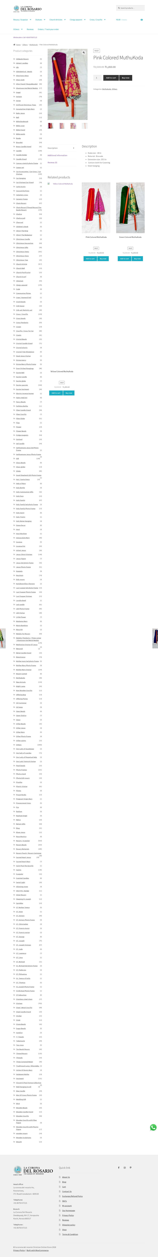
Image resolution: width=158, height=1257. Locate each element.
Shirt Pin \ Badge (22, 891)
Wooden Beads (21, 1108)
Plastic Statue (21, 786)
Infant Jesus (21, 550)
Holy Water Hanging (23, 521)
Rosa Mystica (21, 836)
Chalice (19, 214)
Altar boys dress (22, 75)
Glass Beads (21, 463)
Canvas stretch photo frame (27, 163)
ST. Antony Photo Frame (25, 920)
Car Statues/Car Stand (25, 182)
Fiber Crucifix (21, 414)
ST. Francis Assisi (23, 928)
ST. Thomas (20, 982)
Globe (18, 471)
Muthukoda (34, 45)
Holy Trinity (20, 517)
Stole (18, 1020)
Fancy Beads (21, 402)
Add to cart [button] (56, 393)
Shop (64, 1229)
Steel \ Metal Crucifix (24, 1007)
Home (18, 45)
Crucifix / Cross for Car (25, 331)
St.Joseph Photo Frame (25, 987)
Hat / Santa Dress (23, 479)
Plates (18, 791)
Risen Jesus (20, 832)
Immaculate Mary (23, 538)
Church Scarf (21, 277)
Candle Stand (21, 159)
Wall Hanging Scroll (23, 1087)
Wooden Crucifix (22, 1116)
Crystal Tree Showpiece (25, 352)
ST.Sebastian (21, 995)
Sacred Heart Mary (23, 861)
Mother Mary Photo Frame (26, 665)
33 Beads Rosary (22, 59)
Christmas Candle (23, 239)
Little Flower (21, 617)
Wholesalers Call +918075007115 (25, 37)
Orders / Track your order (48, 29)
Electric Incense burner (25, 393)
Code (18, 289)
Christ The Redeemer (24, 235)
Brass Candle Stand (23, 146)
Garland (19, 439)
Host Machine (21, 533)
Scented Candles (22, 878)
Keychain (19, 575)
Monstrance (20, 657)
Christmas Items (22, 252)
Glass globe (20, 467)
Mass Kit (19, 629)
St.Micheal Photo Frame (25, 991)
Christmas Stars (22, 256)
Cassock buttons (22, 191)
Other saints (21, 740)
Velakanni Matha (22, 1074)
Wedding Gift (21, 1099)
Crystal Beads (21, 339)
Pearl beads (20, 765)
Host (18, 529)
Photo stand (21, 774)
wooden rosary (22, 1133)
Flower (18, 427)
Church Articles (55, 19)
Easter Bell (20, 373)
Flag (18, 423)
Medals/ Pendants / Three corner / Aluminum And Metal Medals (28, 639)
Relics (18, 820)
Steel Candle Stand (23, 1012)
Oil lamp (19, 707)
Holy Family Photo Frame (25, 508)
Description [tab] (53, 148)
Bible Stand (20, 130)
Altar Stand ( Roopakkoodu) (27, 84)
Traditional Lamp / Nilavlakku (27, 1066)
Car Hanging (21, 178)
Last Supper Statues (24, 596)
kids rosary (20, 579)
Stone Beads (21, 1024)
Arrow (18, 101)
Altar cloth (20, 80)
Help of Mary (21, 483)
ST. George (20, 937)
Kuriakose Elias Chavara (25, 584)
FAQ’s (64, 1201)
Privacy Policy (68, 1215)
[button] (84, 53)
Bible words (20, 134)
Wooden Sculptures (23, 1137)
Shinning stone (22, 886)
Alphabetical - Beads (24, 71)
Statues (38, 19)
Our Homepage (68, 1210)
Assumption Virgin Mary (25, 109)
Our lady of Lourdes (23, 753)
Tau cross (20, 1045)
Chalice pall (20, 218)
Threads (19, 1058)
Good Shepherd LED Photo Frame (28, 475)
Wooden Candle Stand (24, 1112)
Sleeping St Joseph (23, 899)
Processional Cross (23, 803)
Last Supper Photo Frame (26, 592)
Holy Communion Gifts (24, 492)
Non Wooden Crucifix (24, 690)
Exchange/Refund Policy (72, 1196)
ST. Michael (20, 962)
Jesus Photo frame (23, 567)
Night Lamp (20, 686)
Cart (64, 1186)
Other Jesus (20, 728)
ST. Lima (19, 957)
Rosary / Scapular (20, 19)
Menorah (19, 649)
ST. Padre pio (21, 970)
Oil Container (21, 703)
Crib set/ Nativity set (24, 310)
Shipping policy (68, 1225)
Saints (18, 870)
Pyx (17, 807)
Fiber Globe (20, 418)
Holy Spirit (20, 513)
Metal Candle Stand (23, 653)
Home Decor (20, 525)
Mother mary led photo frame (27, 661)
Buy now (125, 77)
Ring (18, 828)
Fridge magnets (22, 435)
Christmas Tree (22, 260)
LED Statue (20, 613)
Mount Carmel (21, 674)
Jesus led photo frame (24, 563)
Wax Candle (20, 1091)
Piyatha (19, 782)
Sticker (19, 1016)
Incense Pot (20, 546)
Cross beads (21, 318)
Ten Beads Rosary (23, 1049)
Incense (19, 542)
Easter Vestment (22, 389)
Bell (17, 117)
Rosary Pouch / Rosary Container (28, 853)
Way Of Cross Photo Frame (26, 1095)
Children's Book (22, 226)
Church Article (21, 264)
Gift (17, 458)
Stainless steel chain (24, 999)
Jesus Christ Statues (24, 554)
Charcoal (19, 222)
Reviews (30, 29)
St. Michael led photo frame (27, 966)
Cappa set (20, 167)
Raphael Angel (21, 816)
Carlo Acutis (21, 187)
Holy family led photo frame (27, 504)
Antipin (19, 96)
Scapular (19, 874)
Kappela (19, 571)
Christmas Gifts (22, 247)
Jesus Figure (21, 559)
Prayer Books (21, 795)
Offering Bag (21, 695)
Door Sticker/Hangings (25, 368)
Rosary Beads (21, 845)
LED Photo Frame (22, 609)
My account (67, 1205)
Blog (64, 1182)
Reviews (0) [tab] (52, 162)
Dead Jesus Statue (23, 356)
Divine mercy (21, 360)
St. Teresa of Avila (23, 978)
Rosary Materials (22, 849)
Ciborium (19, 281)
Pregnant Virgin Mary (24, 799)
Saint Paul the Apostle (24, 866)
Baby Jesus (20, 113)
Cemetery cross (22, 195)
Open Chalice (21, 715)
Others (16, 29)
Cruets (18, 335)
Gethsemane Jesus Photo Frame (28, 454)
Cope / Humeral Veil (23, 297)
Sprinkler (19, 903)
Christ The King (22, 231)
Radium (19, 811)
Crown (18, 327)
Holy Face (19, 496)
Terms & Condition (70, 1234)
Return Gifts (20, 824)
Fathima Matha (22, 406)
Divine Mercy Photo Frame (26, 364)
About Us (66, 1177)
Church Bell (20, 268)
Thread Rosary (21, 1053)
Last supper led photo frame (27, 588)
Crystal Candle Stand (24, 343)
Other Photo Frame (23, 736)
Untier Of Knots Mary (24, 1070)
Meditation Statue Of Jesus (27, 644)
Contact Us (67, 1191)
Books (18, 138)
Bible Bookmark (22, 121)
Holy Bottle (20, 488)
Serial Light (20, 882)
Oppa (18, 720)
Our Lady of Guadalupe (25, 749)
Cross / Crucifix (96, 19)
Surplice (19, 1033)
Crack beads (21, 302)
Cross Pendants (22, 322)
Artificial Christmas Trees (26, 105)
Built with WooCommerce (38, 1250)
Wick (18, 1103)
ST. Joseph (20, 941)
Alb (17, 67)
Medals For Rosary (23, 634)
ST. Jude (19, 949)
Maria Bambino (22, 625)
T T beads (20, 1037)
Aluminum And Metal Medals (27, 88)
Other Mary (20, 732)
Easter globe (21, 381)
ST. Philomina (21, 974)
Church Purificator (23, 272)
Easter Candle (21, 377)
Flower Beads (21, 431)
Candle (18, 151)
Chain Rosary (21, 203)
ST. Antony (20, 916)
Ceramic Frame (22, 199)
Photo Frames (21, 770)
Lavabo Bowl (21, 600)
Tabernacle (20, 1041)
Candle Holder (21, 155)
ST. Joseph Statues (23, 945)
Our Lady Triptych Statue (26, 761)
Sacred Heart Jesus (23, 857)
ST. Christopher (22, 924)
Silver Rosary (21, 895)
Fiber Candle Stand (23, 410)
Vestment (20, 1078)
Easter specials (22, 385)
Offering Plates (22, 699)
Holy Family (20, 500)
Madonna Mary (21, 621)
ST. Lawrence (21, 953)
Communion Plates (23, 293)
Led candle (20, 604)
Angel (18, 92)
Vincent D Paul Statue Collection (28, 1083)
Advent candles (22, 63)
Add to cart (111, 77)
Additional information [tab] (57, 155)
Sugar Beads (21, 1028)
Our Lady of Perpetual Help (26, 757)
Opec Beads (20, 711)
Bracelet (19, 142)
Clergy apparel (76, 19)
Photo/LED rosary (23, 778)
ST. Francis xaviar (23, 932)
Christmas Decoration (24, 243)
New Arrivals (21, 682)
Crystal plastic (22, 347)
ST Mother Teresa (23, 907)
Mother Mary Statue (23, 670)
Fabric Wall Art (21, 398)
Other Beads (21, 724)
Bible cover (20, 126)
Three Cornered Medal (24, 1062)
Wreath (19, 1142)
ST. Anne (19, 912)
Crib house (20, 306)
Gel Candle (20, 443)
